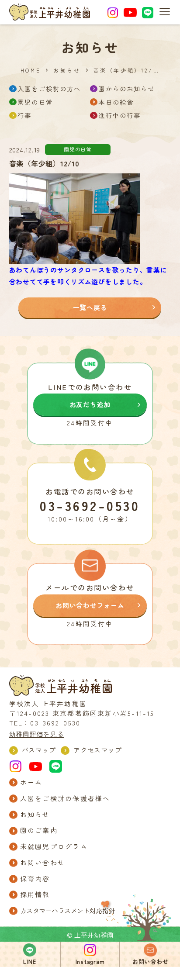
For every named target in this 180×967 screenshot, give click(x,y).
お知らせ (66, 70)
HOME (31, 70)
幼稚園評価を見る (36, 734)
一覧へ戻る (90, 307)
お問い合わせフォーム (89, 605)
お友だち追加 (90, 404)
